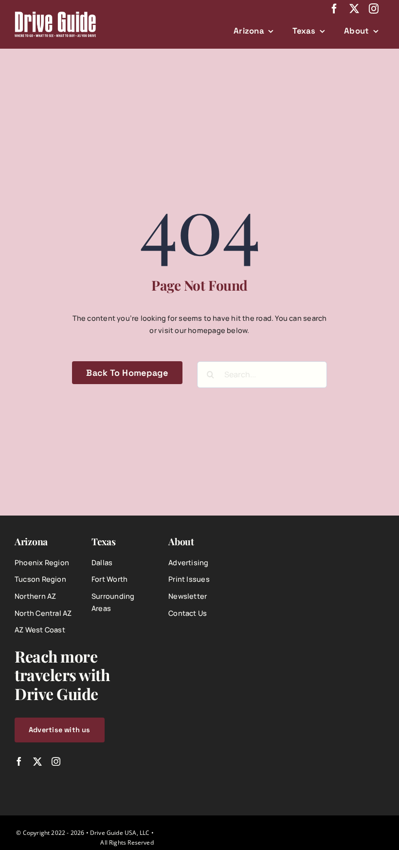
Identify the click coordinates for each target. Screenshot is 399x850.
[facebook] (334, 9)
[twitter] (354, 9)
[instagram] (374, 9)
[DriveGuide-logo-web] (55, 14)
